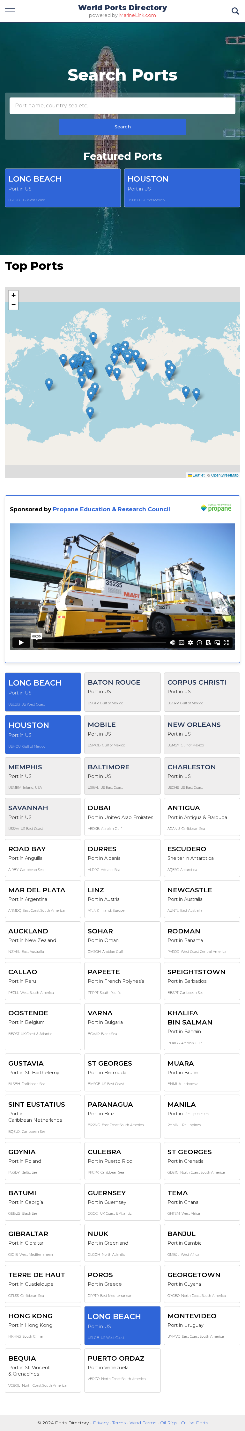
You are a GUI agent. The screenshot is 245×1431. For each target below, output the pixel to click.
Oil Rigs (169, 1423)
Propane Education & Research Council (111, 509)
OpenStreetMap (225, 475)
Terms (119, 1423)
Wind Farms (144, 1423)
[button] (73, 363)
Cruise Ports (194, 1423)
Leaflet (198, 475)
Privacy (101, 1423)
